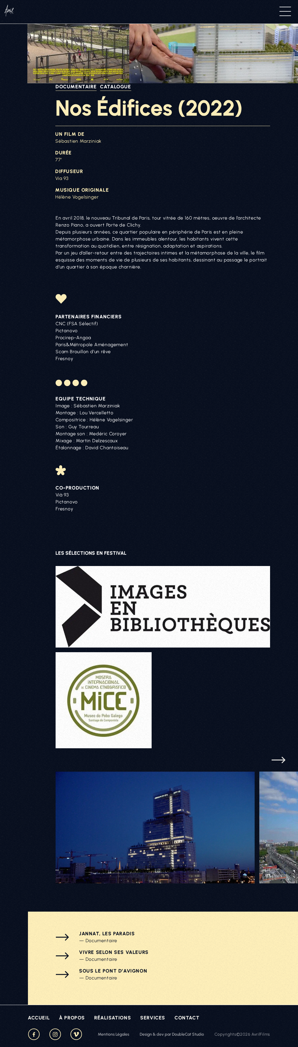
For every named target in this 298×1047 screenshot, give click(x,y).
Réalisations (112, 1018)
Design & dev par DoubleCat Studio (172, 1034)
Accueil (39, 1018)
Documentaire (76, 86)
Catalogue (115, 86)
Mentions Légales (113, 1034)
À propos (72, 1018)
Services (152, 1018)
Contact (187, 1018)
